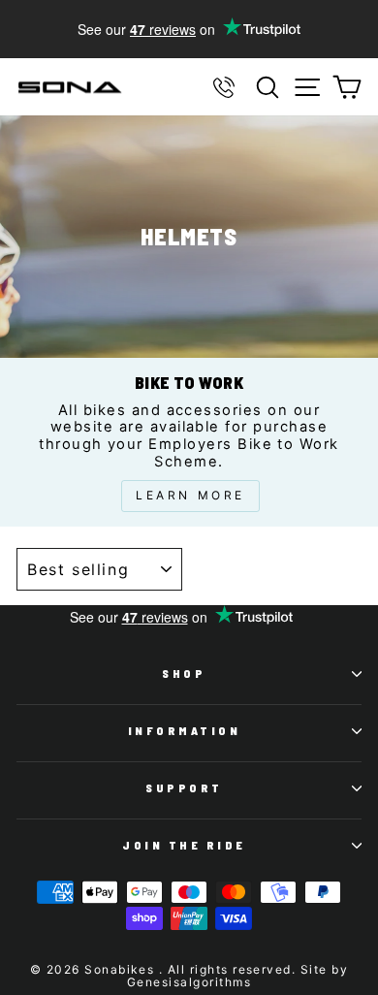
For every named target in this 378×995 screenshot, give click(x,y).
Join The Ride (184, 844)
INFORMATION (184, 730)
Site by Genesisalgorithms (237, 975)
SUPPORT (184, 787)
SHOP (183, 673)
